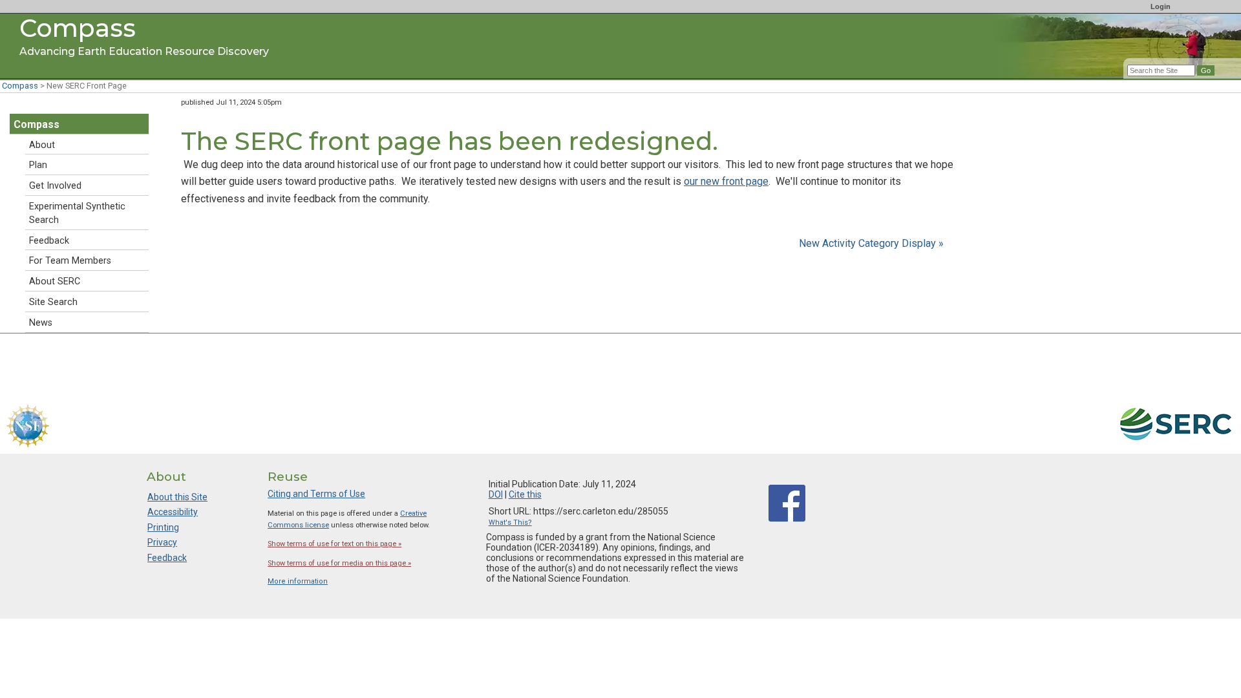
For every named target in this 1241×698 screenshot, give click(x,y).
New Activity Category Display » (871, 243)
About (42, 145)
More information (298, 581)
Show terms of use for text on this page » (334, 544)
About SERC (54, 281)
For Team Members (70, 260)
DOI (496, 494)
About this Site (177, 497)
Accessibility (172, 512)
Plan (38, 165)
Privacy (162, 542)
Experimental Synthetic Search (77, 213)
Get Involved (55, 185)
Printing (163, 527)
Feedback (49, 240)
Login (1161, 6)
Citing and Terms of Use (316, 494)
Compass (20, 85)
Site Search (53, 302)
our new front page (726, 181)
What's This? (510, 522)
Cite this (525, 494)
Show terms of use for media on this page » (339, 563)
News (40, 322)
